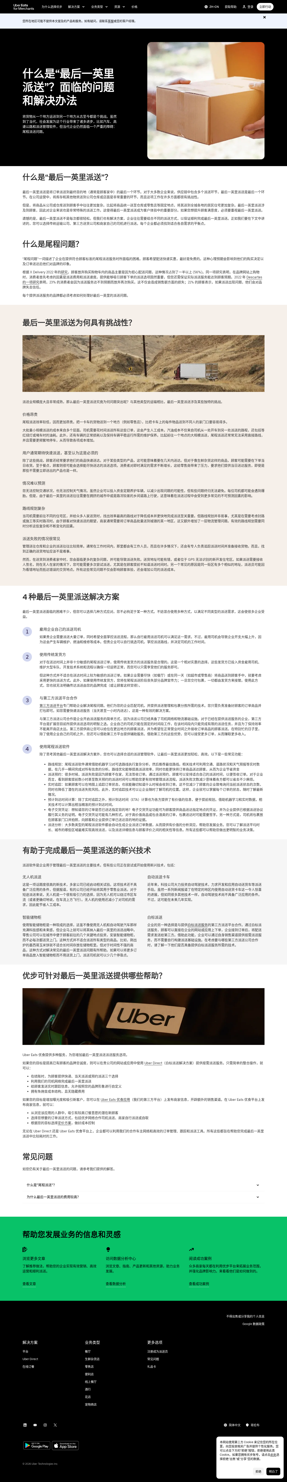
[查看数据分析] (108, 1249)
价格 (134, 6)
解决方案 (74, 6)
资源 (117, 6)
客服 (111, 21)
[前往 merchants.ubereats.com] (23, 7)
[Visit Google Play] (36, 1445)
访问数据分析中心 (121, 1258)
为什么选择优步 (52, 6)
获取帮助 (231, 6)
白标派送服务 (198, 925)
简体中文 (235, 1425)
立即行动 (265, 6)
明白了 (273, 1471)
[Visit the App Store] (65, 1446)
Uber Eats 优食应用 (115, 1100)
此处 (273, 1454)
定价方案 (64, 1123)
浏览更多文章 (33, 1258)
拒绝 (258, 1471)
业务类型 (97, 6)
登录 (250, 6)
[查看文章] (25, 1249)
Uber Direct (153, 1063)
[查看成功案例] (191, 1249)
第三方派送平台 (51, 706)
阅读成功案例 (200, 1258)
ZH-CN (214, 6)
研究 (64, 272)
